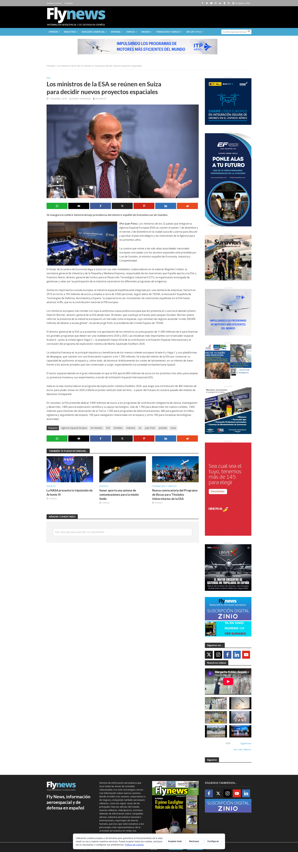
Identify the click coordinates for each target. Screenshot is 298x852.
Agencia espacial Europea (74, 427)
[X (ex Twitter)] (209, 655)
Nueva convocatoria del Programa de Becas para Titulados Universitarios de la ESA (174, 494)
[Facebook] (227, 655)
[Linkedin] (237, 655)
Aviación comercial (93, 31)
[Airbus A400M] (240, 717)
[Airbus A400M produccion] (216, 717)
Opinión (53, 31)
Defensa (115, 31)
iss (140, 427)
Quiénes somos (54, 3)
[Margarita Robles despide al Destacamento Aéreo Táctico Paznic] (216, 703)
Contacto (69, 3)
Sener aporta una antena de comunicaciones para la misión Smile (119, 494)
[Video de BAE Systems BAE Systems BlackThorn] (240, 703)
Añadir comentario (81, 98)
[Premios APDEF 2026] (240, 731)
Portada (51, 65)
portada (163, 427)
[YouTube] (246, 655)
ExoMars (118, 427)
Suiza (173, 427)
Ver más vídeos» (242, 749)
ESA (48, 77)
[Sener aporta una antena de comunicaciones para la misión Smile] (122, 469)
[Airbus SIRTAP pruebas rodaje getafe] (216, 731)
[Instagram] (218, 655)
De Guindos (96, 427)
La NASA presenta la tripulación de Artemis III (70, 492)
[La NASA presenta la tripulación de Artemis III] (70, 469)
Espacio (130, 31)
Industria (70, 31)
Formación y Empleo (168, 31)
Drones (145, 31)
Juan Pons (150, 427)
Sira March (100, 98)
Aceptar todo (175, 841)
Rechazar (194, 841)
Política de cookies (134, 844)
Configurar (213, 841)
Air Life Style (193, 31)
